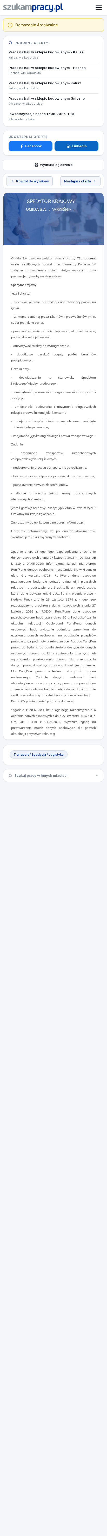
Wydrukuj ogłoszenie (56, 165)
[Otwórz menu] (98, 7)
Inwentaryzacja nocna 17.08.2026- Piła (41, 114)
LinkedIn (79, 146)
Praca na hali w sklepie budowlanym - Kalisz (46, 52)
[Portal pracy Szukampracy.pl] (33, 7)
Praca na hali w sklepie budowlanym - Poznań (47, 68)
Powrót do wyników (32, 181)
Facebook (33, 146)
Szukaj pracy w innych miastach (41, 775)
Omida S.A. (36, 209)
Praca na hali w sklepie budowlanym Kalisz (45, 83)
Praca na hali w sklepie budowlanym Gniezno (47, 98)
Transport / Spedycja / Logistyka (39, 754)
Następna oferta (77, 181)
